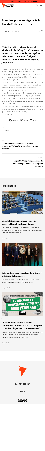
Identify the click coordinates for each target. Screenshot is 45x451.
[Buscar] (37, 5)
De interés (6, 131)
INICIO (22, 392)
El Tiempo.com (7, 114)
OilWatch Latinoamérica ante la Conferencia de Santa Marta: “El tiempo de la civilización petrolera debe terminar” (22, 325)
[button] (41, 5)
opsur (7, 31)
